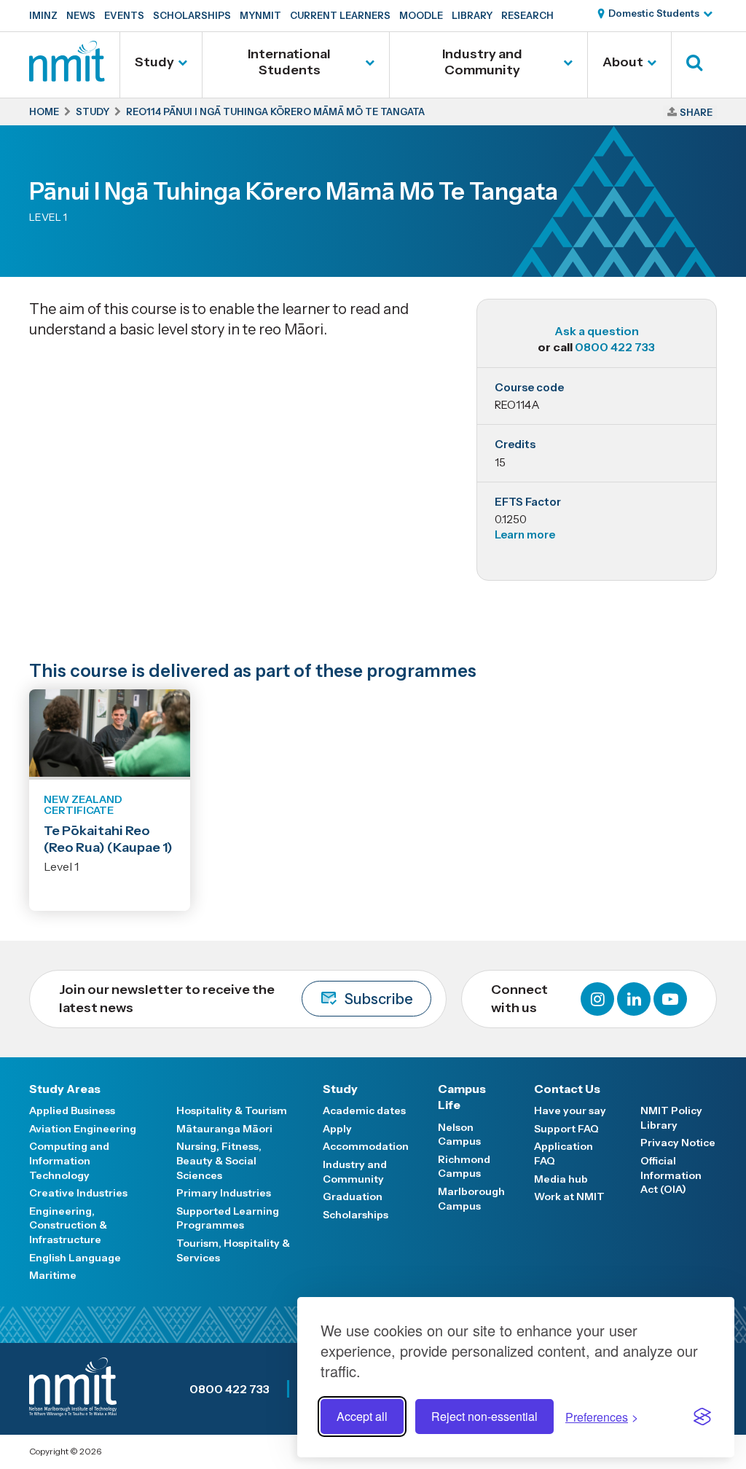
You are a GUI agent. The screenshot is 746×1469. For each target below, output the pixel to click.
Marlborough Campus (471, 1199)
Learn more (525, 534)
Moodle (421, 15)
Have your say (570, 1110)
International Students (289, 62)
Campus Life (462, 1096)
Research (527, 15)
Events (124, 15)
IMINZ (43, 15)
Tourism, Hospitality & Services (233, 1250)
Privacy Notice (677, 1142)
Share (696, 112)
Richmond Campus (464, 1166)
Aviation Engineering (82, 1128)
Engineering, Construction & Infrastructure (68, 1225)
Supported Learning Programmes (227, 1218)
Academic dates (364, 1110)
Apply (337, 1128)
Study (154, 62)
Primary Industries (223, 1192)
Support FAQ (566, 1128)
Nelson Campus (459, 1134)
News (80, 15)
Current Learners (340, 15)
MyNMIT (260, 15)
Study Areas (65, 1088)
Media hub (561, 1179)
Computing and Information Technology (69, 1160)
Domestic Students (653, 13)
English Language (75, 1257)
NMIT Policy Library (671, 1118)
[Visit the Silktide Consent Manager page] (702, 1416)
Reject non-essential (484, 1416)
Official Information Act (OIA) (671, 1175)
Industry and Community (482, 62)
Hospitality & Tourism (231, 1110)
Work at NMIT (569, 1196)
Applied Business (72, 1110)
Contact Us (567, 1088)
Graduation (352, 1196)
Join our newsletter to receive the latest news (236, 999)
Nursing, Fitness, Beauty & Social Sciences (219, 1160)
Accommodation (366, 1146)
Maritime (52, 1275)
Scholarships (192, 15)
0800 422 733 (615, 347)
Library (472, 15)
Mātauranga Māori (224, 1128)
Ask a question (596, 331)
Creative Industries (78, 1192)
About (622, 62)
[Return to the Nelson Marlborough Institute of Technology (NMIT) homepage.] (67, 76)
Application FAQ (563, 1153)
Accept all (362, 1416)
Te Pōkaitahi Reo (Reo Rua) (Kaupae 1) (108, 839)
